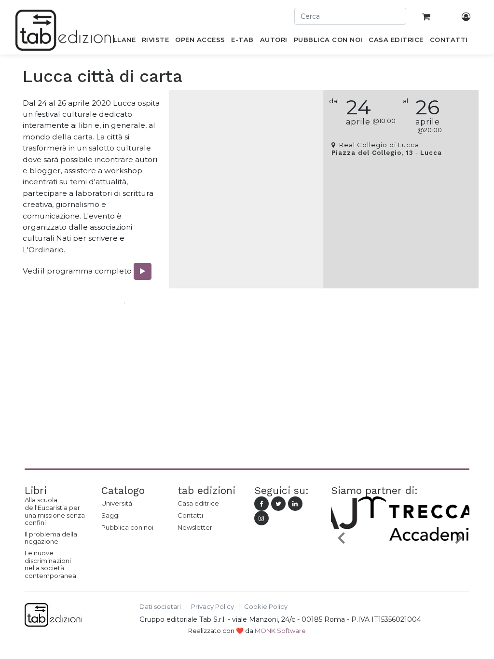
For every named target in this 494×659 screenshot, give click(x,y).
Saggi (110, 515)
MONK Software (280, 630)
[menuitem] (118, 41)
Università (116, 503)
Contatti (190, 515)
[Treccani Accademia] (402, 550)
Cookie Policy (266, 606)
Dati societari (160, 606)
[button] (341, 537)
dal (334, 101)
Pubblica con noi (127, 527)
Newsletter (195, 527)
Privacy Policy (212, 606)
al (405, 101)
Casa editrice (198, 503)
